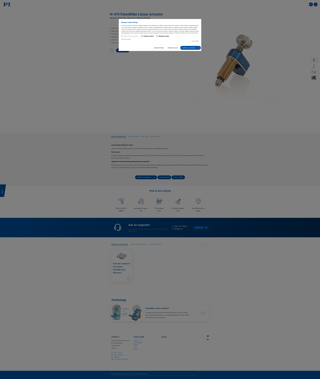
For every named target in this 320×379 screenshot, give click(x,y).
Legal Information (126, 39)
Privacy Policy (173, 48)
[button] (190, 48)
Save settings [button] (159, 48)
